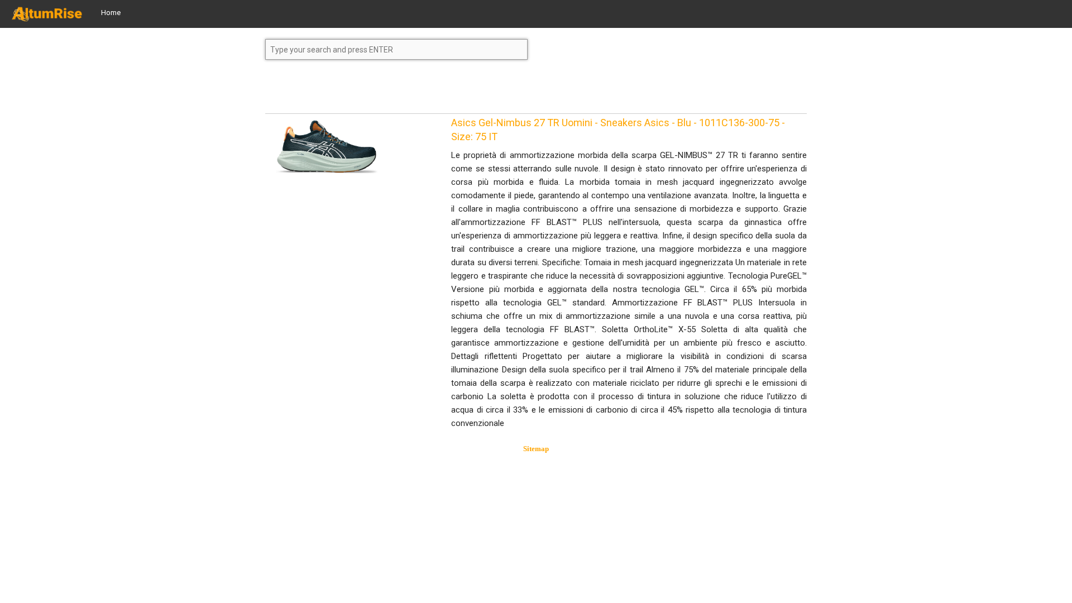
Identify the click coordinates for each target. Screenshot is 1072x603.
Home (111, 12)
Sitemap (536, 448)
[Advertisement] (354, 92)
